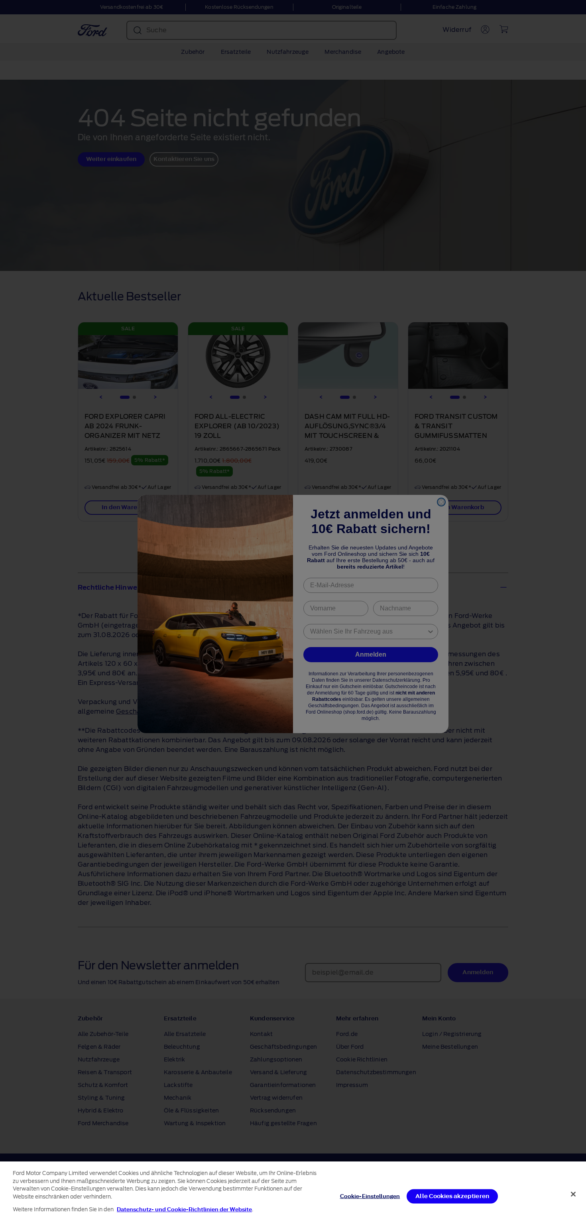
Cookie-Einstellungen (370, 1196)
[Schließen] (573, 1194)
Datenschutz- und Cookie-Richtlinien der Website (184, 1209)
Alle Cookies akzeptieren (452, 1196)
